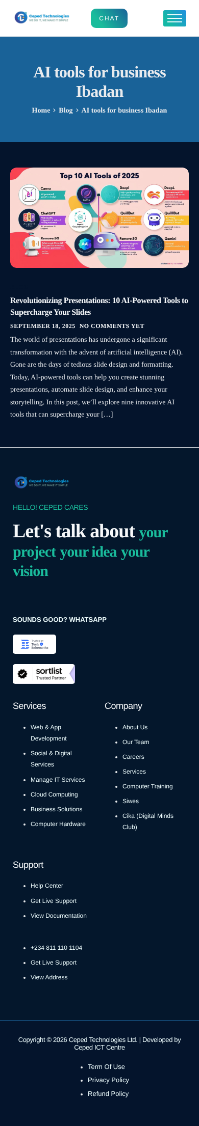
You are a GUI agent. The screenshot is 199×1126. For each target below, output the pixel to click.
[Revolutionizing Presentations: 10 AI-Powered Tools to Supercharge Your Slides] (99, 217)
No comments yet (112, 325)
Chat (109, 18)
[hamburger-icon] (174, 18)
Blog (19, 286)
